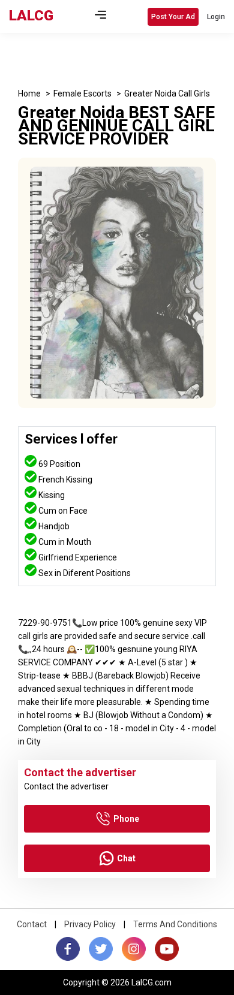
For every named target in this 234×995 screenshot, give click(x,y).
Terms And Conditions (175, 924)
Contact (32, 924)
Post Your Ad (173, 17)
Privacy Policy (90, 924)
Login (216, 17)
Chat (126, 858)
